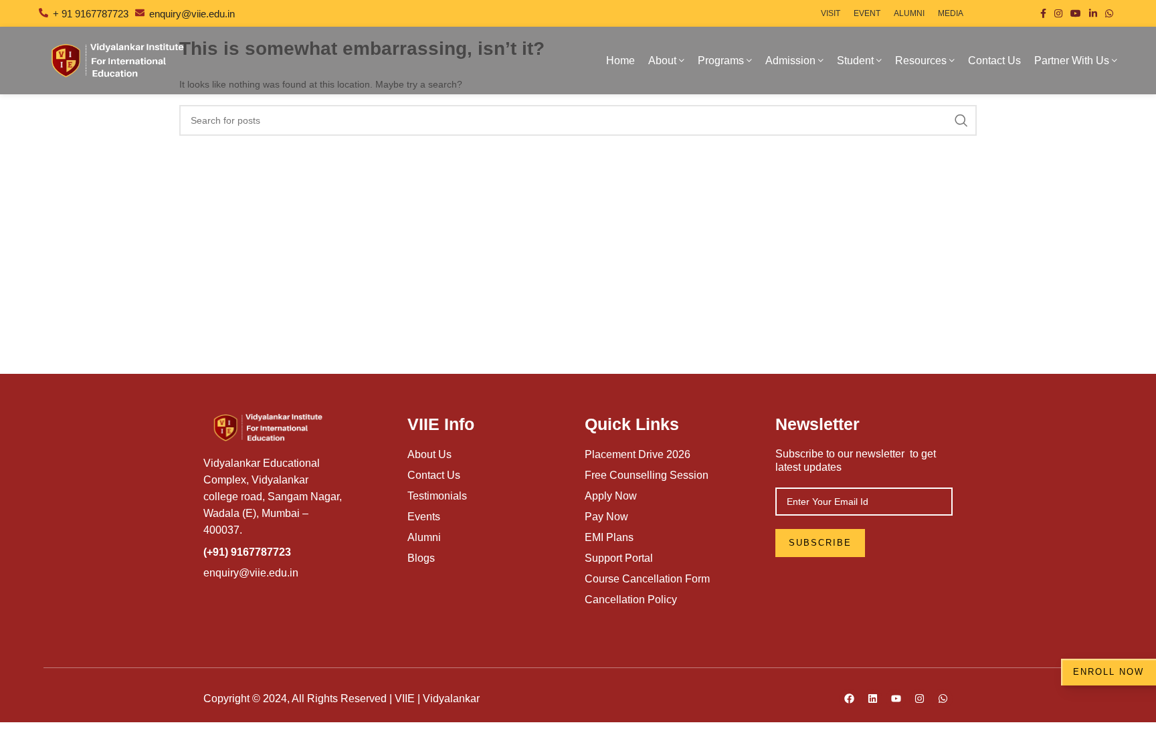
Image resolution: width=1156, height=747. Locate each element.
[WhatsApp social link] (1109, 13)
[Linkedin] (872, 699)
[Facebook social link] (1043, 13)
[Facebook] (849, 699)
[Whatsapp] (943, 699)
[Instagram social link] (1058, 13)
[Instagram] (919, 699)
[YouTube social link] (1075, 13)
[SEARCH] (961, 120)
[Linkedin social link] (1093, 13)
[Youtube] (896, 699)
